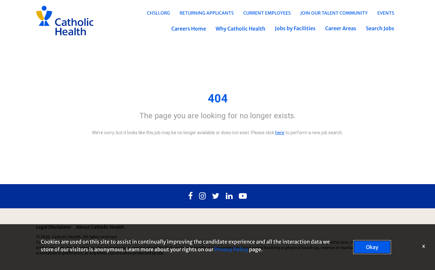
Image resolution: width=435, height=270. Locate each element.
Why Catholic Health (240, 28)
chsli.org (158, 13)
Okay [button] (372, 247)
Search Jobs (380, 28)
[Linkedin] (229, 196)
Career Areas (340, 28)
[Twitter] (215, 196)
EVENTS (385, 13)
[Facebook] (190, 196)
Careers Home (188, 28)
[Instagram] (202, 196)
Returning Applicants (207, 13)
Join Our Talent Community (334, 13)
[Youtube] (243, 196)
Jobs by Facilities (295, 28)
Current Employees (267, 13)
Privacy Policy (231, 249)
